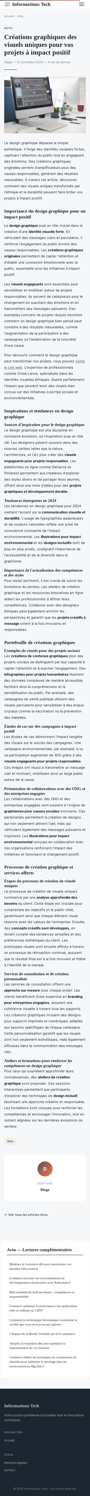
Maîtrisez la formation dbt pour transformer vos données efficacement (40, 1266)
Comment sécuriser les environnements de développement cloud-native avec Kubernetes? (40, 1280)
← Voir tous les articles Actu (26, 1215)
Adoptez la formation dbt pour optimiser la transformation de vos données (37, 1346)
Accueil (9, 16)
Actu (20, 16)
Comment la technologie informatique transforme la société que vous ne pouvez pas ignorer (43, 1322)
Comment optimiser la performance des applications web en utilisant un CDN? (43, 1308)
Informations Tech (27, 4)
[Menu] (81, 4)
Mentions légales (15, 1462)
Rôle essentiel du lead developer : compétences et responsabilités (41, 1294)
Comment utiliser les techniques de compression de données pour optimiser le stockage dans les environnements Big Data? (42, 1361)
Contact (9, 1470)
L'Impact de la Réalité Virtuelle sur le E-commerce (42, 1334)
